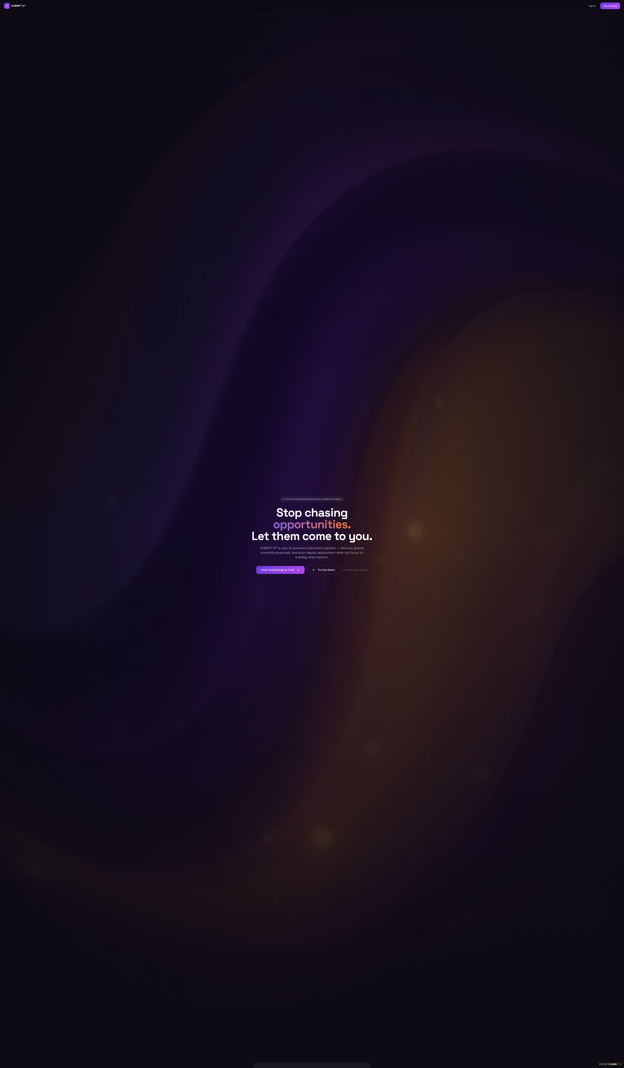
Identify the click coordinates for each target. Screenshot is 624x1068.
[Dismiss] (620, 1064)
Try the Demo (326, 570)
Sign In (592, 5)
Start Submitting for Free (277, 570)
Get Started (610, 5)
